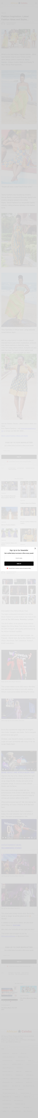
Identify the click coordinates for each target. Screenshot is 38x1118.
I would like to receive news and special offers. (20, 568)
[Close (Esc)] (35, 549)
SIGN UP (19, 563)
